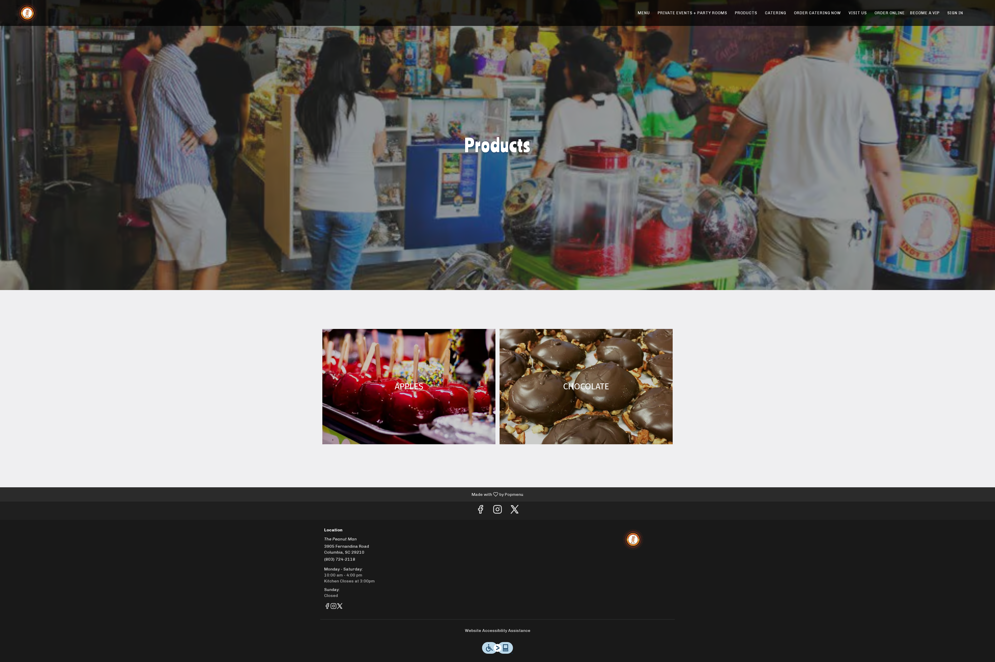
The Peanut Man (633, 539)
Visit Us (858, 13)
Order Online (890, 13)
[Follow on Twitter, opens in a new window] (514, 510)
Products (746, 13)
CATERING (775, 13)
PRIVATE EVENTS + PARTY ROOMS (692, 13)
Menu (644, 13)
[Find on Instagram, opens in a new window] (497, 510)
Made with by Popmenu (263, 494)
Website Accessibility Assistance (497, 630)
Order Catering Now (817, 13)
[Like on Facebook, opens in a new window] (480, 510)
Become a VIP (925, 13)
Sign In (955, 13)
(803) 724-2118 (339, 559)
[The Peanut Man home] (27, 13)
